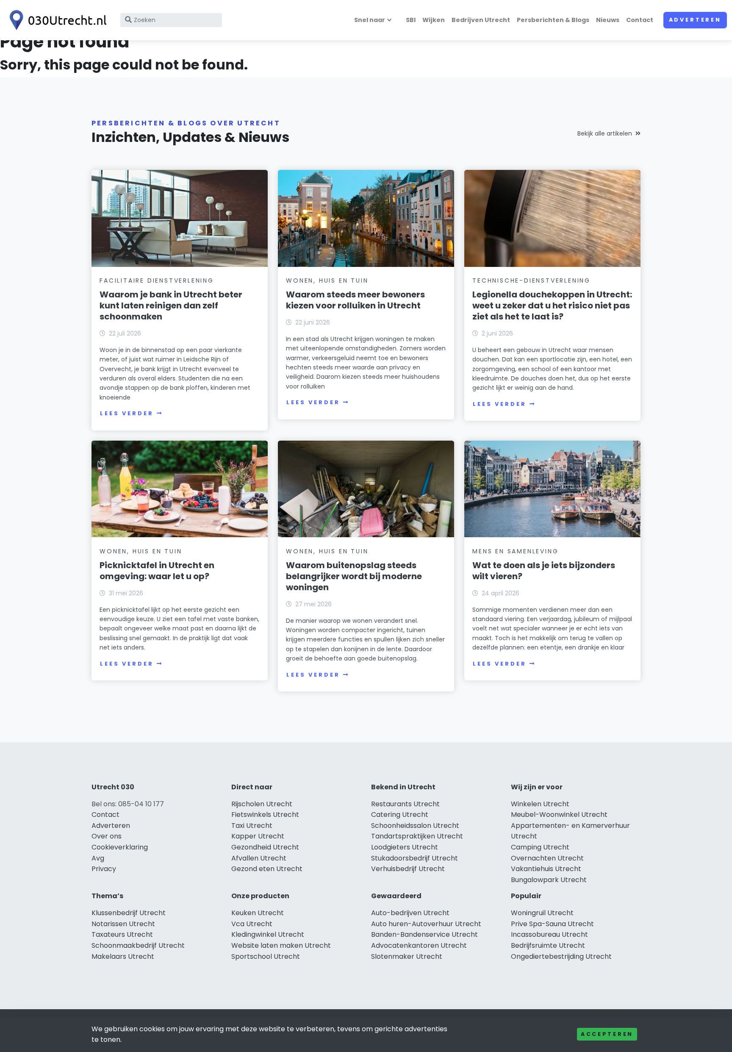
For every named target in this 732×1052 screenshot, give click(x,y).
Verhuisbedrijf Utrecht (408, 869)
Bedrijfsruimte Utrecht (548, 945)
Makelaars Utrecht (123, 956)
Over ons (107, 836)
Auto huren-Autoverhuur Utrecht (426, 924)
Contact (639, 20)
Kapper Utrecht (257, 836)
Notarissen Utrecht (123, 924)
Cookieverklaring (120, 847)
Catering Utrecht (399, 814)
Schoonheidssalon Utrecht (415, 825)
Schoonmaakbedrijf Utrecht (138, 945)
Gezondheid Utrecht (265, 847)
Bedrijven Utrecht (481, 20)
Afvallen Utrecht (258, 858)
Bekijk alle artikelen (604, 133)
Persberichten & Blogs (553, 20)
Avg (98, 858)
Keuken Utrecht (257, 913)
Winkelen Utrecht (540, 804)
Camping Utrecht (540, 847)
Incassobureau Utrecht (549, 934)
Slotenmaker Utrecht (406, 956)
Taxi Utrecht (251, 825)
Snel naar (369, 20)
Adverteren (695, 19)
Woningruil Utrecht (542, 913)
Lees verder (126, 413)
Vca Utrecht (251, 924)
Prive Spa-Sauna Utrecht (552, 924)
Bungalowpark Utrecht (549, 880)
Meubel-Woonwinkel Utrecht (559, 814)
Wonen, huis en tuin (327, 280)
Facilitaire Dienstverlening (157, 280)
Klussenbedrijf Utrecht (129, 913)
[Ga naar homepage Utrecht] (56, 20)
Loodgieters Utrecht (404, 847)
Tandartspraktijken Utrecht (417, 836)
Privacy (104, 869)
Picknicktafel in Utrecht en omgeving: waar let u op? (157, 570)
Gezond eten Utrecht (266, 869)
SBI (411, 20)
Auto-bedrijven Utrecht (410, 913)
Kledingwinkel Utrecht (267, 934)
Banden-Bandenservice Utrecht (424, 934)
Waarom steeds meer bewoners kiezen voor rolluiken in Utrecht (355, 300)
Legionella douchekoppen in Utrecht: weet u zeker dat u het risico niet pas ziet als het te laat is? (552, 305)
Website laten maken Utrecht (281, 945)
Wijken (433, 20)
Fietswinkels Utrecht (265, 814)
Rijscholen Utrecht (261, 804)
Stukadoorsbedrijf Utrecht (414, 858)
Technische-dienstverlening (531, 280)
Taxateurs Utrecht (122, 934)
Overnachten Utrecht (547, 858)
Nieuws (607, 20)
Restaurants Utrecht (405, 804)
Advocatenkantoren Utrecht (419, 945)
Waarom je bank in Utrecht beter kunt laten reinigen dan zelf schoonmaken (171, 305)
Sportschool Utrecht (265, 956)
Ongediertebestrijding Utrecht (561, 956)
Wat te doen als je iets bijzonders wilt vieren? (543, 570)
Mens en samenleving (515, 551)
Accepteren (607, 1034)
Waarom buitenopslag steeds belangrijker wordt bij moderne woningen (354, 576)
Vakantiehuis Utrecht (546, 869)
